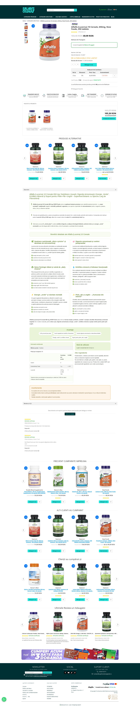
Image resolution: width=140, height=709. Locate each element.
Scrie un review (70, 414)
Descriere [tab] (26, 189)
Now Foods (105, 490)
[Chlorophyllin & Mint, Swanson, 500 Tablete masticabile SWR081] (81, 154)
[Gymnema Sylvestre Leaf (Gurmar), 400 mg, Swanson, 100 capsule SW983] (106, 622)
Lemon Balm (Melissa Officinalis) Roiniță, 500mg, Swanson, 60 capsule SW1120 (82, 590)
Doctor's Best (34, 588)
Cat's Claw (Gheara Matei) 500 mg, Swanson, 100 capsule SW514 (104, 169)
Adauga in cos (89, 65)
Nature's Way (58, 490)
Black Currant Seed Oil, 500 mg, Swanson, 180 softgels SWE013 (35, 169)
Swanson (35, 167)
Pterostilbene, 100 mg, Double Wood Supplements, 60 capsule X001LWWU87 (34, 492)
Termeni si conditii (28, 690)
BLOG (112, 17)
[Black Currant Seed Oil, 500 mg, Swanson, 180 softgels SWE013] (35, 154)
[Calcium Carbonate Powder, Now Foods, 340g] (33, 622)
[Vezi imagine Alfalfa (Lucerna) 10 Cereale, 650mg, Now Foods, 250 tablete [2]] (26, 40)
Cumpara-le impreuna (109, 118)
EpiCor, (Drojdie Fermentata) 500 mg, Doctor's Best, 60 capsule (34, 590)
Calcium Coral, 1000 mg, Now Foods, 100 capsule (106, 492)
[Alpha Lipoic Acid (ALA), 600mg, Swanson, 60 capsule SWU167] (58, 622)
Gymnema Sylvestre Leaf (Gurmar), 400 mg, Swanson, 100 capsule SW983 (115, 633)
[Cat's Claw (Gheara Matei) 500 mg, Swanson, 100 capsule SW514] (104, 154)
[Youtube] (68, 672)
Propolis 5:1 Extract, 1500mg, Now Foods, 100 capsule (105, 541)
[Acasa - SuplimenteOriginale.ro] (31, 10)
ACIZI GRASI (50, 688)
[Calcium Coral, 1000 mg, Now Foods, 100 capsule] (105, 476)
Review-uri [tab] (27, 403)
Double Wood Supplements (34, 490)
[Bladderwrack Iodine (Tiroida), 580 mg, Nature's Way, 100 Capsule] (58, 476)
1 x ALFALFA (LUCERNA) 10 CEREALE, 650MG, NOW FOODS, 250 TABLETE (32, 129)
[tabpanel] (49, 42)
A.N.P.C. (25, 694)
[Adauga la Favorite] (40, 178)
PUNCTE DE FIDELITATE (102, 17)
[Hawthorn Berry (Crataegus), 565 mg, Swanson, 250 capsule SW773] (58, 154)
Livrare (24, 686)
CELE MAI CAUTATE (52, 683)
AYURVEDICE (50, 694)
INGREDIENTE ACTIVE (88, 17)
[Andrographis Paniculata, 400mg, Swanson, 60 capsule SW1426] (105, 574)
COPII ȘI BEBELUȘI (75, 17)
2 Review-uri (82, 32)
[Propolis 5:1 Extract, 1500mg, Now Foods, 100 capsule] (105, 525)
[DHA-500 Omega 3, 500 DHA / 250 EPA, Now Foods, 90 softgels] (82, 622)
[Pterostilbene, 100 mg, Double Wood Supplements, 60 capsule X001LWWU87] (34, 476)
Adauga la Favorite (77, 89)
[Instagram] (74, 672)
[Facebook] (65, 672)
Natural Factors (82, 490)
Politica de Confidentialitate (40, 676)
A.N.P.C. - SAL (26, 696)
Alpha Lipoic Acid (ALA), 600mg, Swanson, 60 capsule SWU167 (63, 633)
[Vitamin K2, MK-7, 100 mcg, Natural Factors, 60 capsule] (81, 476)
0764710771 (102, 671)
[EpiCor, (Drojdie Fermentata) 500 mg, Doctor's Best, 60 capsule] (34, 574)
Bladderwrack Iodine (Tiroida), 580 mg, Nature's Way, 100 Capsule (58, 492)
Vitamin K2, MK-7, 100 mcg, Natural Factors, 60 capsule (82, 492)
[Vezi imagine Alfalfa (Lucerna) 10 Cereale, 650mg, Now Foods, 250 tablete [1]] (26, 33)
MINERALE (49, 690)
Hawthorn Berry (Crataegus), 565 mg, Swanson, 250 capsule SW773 (58, 169)
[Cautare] (75, 10)
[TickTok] (71, 672)
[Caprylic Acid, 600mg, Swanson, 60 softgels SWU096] (58, 574)
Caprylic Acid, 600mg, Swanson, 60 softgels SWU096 (58, 590)
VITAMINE (49, 686)
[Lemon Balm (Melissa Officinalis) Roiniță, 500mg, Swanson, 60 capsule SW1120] (81, 574)
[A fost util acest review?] (38, 431)
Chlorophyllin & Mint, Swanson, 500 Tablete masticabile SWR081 (82, 169)
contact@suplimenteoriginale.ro (102, 674)
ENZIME (49, 698)
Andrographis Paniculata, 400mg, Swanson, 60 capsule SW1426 (105, 590)
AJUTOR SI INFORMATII (28, 683)
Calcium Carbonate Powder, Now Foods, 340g (34, 633)
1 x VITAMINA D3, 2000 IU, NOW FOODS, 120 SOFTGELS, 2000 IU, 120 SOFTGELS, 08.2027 (47, 129)
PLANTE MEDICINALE (52, 696)
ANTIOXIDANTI (51, 692)
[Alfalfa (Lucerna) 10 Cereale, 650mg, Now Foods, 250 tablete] (49, 42)
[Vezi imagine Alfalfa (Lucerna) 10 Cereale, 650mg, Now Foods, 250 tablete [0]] (26, 26)
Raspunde (27, 428)
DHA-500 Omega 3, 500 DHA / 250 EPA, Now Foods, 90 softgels (88, 633)
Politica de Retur (27, 688)
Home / (25, 21)
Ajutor (24, 698)
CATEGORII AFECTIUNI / (33, 21)
